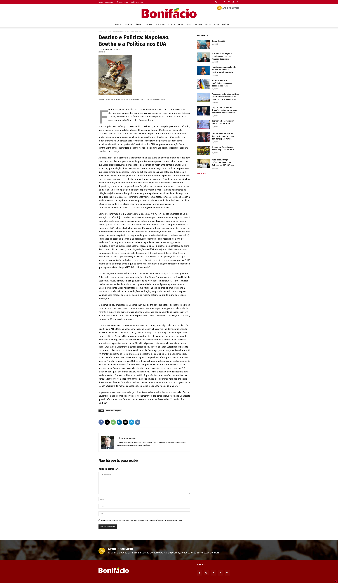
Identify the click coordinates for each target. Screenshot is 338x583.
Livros (208, 24)
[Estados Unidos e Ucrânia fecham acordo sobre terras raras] (203, 84)
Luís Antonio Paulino (110, 49)
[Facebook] (220, 2)
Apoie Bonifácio (231, 8)
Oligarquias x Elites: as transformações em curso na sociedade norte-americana (224, 110)
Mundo (217, 24)
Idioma (180, 24)
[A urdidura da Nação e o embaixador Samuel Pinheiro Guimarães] (203, 57)
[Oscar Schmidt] (203, 44)
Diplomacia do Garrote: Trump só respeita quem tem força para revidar (223, 136)
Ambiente (119, 24)
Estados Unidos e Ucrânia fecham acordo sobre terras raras (222, 83)
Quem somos (122, 2)
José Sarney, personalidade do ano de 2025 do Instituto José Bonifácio (224, 70)
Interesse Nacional (194, 24)
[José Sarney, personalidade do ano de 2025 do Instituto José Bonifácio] (203, 70)
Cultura (128, 24)
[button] (216, 2)
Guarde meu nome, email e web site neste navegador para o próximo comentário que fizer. (141, 520)
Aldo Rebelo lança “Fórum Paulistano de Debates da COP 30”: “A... (223, 162)
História (171, 24)
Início (100, 31)
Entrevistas (160, 24)
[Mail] (229, 2)
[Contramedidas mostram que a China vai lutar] (203, 124)
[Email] (125, 422)
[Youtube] (238, 2)
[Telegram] (131, 422)
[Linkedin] (119, 422)
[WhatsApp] (113, 422)
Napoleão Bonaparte (113, 411)
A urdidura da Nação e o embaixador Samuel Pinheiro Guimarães (222, 56)
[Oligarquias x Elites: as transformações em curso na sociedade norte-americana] (203, 110)
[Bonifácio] (169, 13)
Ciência (138, 24)
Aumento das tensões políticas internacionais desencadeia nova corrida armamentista (225, 96)
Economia (148, 24)
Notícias (108, 31)
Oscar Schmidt (218, 41)
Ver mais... (202, 173)
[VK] (137, 422)
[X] (233, 2)
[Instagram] (224, 2)
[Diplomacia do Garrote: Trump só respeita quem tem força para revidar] (203, 137)
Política (225, 24)
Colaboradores (137, 2)
